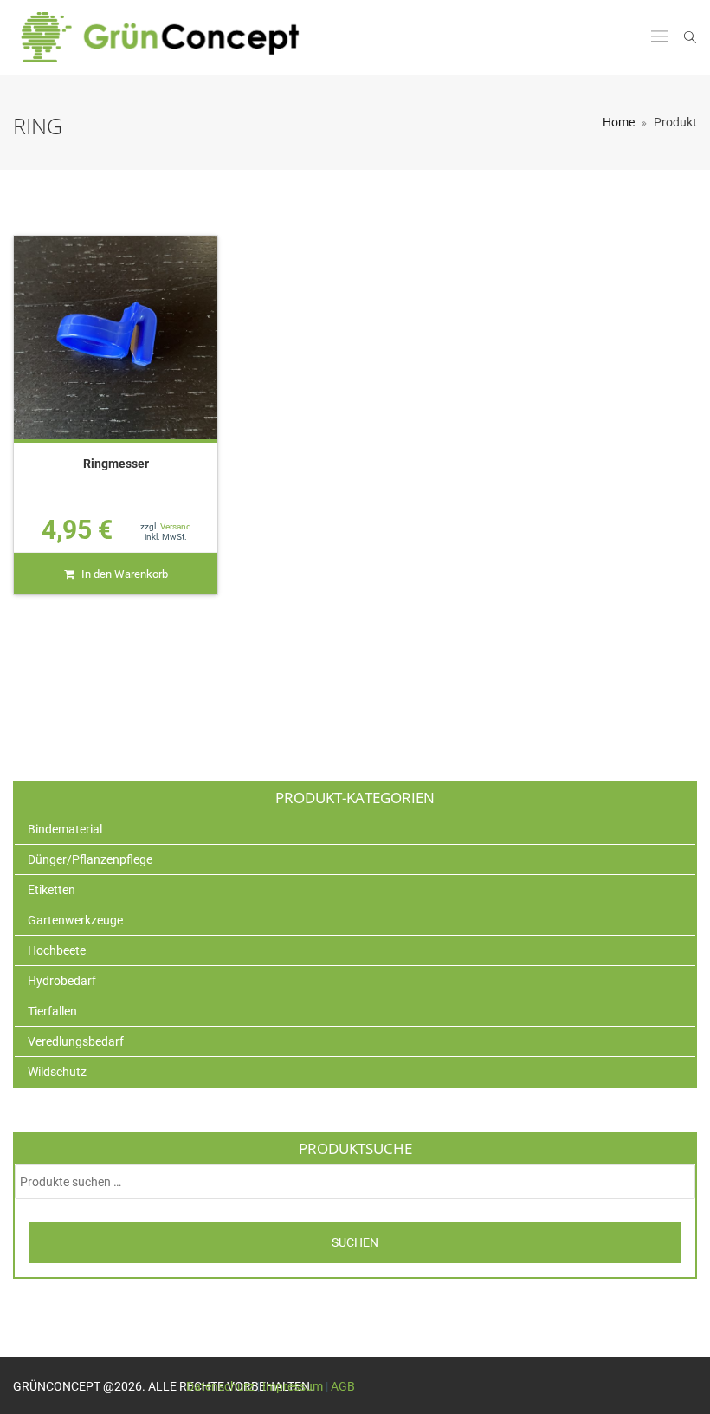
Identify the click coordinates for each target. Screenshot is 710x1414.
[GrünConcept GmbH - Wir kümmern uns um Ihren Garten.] (171, 37)
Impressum (292, 1386)
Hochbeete (57, 950)
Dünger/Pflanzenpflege (90, 859)
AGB (343, 1386)
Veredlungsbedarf (76, 1041)
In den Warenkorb (124, 574)
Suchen (355, 1242)
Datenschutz (220, 1386)
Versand (175, 526)
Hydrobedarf (62, 981)
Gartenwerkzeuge (75, 920)
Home (619, 122)
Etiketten (51, 890)
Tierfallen (52, 1011)
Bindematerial (65, 829)
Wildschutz (57, 1072)
